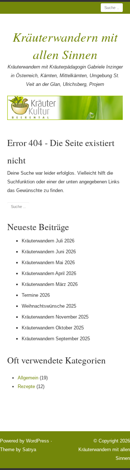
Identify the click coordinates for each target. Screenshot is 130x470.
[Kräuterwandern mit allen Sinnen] (65, 108)
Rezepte (26, 386)
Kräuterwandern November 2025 (55, 317)
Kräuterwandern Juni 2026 (49, 251)
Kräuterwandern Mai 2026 (48, 262)
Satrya (29, 449)
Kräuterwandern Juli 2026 (48, 241)
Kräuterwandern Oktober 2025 (53, 327)
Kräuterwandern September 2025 (56, 338)
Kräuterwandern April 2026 (49, 273)
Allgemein (28, 377)
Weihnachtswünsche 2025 (49, 306)
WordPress (37, 441)
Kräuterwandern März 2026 (50, 284)
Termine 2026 (36, 295)
